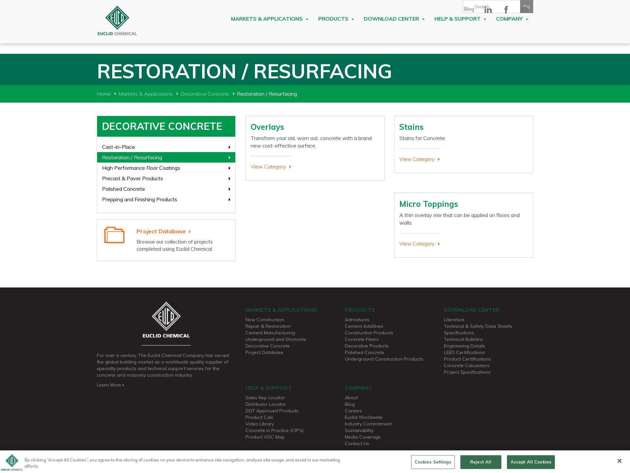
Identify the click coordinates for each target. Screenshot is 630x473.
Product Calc (259, 417)
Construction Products (369, 333)
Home (104, 93)
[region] (315, 461)
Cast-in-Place (118, 147)
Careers (353, 411)
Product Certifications (467, 359)
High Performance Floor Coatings (141, 168)
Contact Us (357, 443)
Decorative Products (367, 346)
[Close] (619, 461)
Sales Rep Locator (265, 398)
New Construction (264, 320)
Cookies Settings (433, 461)
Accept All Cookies (531, 461)
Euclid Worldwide (364, 417)
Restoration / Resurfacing (132, 157)
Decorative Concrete (204, 93)
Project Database (161, 231)
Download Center (392, 18)
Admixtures (357, 320)
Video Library (259, 424)
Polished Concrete (123, 189)
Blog (469, 9)
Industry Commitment (368, 424)
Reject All (480, 461)
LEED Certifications (464, 352)
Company (510, 18)
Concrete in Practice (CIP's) (274, 430)
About (351, 398)
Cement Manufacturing (270, 333)
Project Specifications (467, 372)
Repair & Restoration (268, 326)
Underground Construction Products (384, 359)
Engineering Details (464, 346)
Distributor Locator (265, 404)
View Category (268, 166)
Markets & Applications (267, 18)
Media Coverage (363, 437)
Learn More (109, 385)
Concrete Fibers (362, 339)
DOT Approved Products (272, 411)
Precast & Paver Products (132, 178)
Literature (454, 320)
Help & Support (458, 18)
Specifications (459, 333)
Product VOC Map (265, 437)
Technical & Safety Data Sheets (478, 326)
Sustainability (359, 430)
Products (334, 18)
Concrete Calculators (467, 365)
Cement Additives (364, 326)
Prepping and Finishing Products (139, 199)
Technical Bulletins (463, 339)
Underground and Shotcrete (275, 339)
